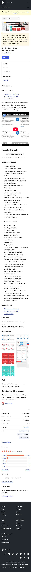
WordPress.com (7, 534)
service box (20, 434)
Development (7, 76)
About (3, 506)
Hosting (4, 512)
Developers (5, 526)
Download (5, 57)
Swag (18, 529)
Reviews (5, 68)
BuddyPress (6, 542)
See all (27, 469)
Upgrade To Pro (8, 99)
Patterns (18, 515)
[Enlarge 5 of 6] (27, 336)
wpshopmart (7, 53)
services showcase (24, 437)
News (3, 509)
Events (18, 523)
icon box (22, 431)
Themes (18, 509)
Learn (3, 520)
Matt (4, 537)
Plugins (18, 512)
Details (5, 63)
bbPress (5, 540)
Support (5, 80)
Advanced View (6, 442)
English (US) (26, 427)
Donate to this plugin (8, 496)
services (27, 434)
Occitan (7, 550)
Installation (6, 72)
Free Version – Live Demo (11, 94)
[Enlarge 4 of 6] (13, 368)
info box (27, 431)
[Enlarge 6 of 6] (27, 343)
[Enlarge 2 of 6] (13, 346)
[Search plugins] (18, 18)
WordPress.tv (6, 529)
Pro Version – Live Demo (11, 96)
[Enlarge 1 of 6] (13, 336)
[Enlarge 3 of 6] (13, 355)
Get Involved (20, 520)
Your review (5, 469)
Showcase (19, 506)
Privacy (4, 515)
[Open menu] (28, 2)
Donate (19, 526)
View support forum (7, 482)
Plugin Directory (6, 7)
